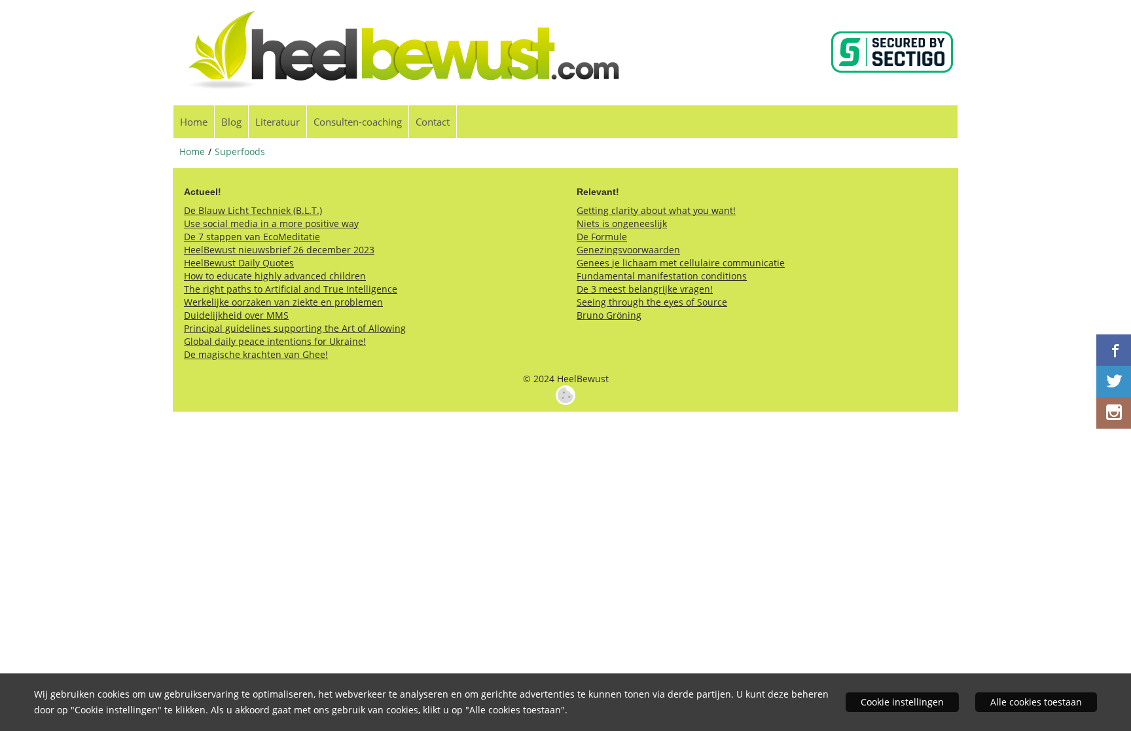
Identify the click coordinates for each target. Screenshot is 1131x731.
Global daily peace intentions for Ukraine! (275, 341)
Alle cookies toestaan (1036, 702)
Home (193, 121)
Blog (231, 121)
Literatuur (277, 121)
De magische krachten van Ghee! (256, 354)
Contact (433, 121)
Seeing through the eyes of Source (652, 302)
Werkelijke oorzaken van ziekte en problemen (283, 302)
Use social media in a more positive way (271, 223)
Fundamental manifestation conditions (662, 276)
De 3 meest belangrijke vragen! (645, 289)
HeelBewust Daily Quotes (239, 263)
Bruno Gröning (609, 315)
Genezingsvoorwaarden (628, 249)
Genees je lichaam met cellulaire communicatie (681, 263)
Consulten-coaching (358, 121)
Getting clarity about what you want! (656, 210)
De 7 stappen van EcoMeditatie (252, 236)
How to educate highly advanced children (275, 276)
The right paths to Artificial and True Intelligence (290, 289)
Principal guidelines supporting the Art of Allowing (295, 328)
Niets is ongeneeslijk (622, 223)
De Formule (602, 236)
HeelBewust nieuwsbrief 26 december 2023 (279, 249)
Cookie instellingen (902, 702)
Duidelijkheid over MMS (236, 315)
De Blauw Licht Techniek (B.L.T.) (253, 210)
